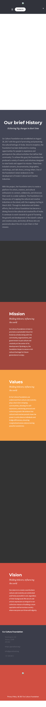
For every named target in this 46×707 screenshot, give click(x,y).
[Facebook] (23, 685)
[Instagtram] (27, 685)
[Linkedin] (18, 685)
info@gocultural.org (12, 651)
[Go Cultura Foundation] (23, 3)
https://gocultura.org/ (12, 647)
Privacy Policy (12, 697)
